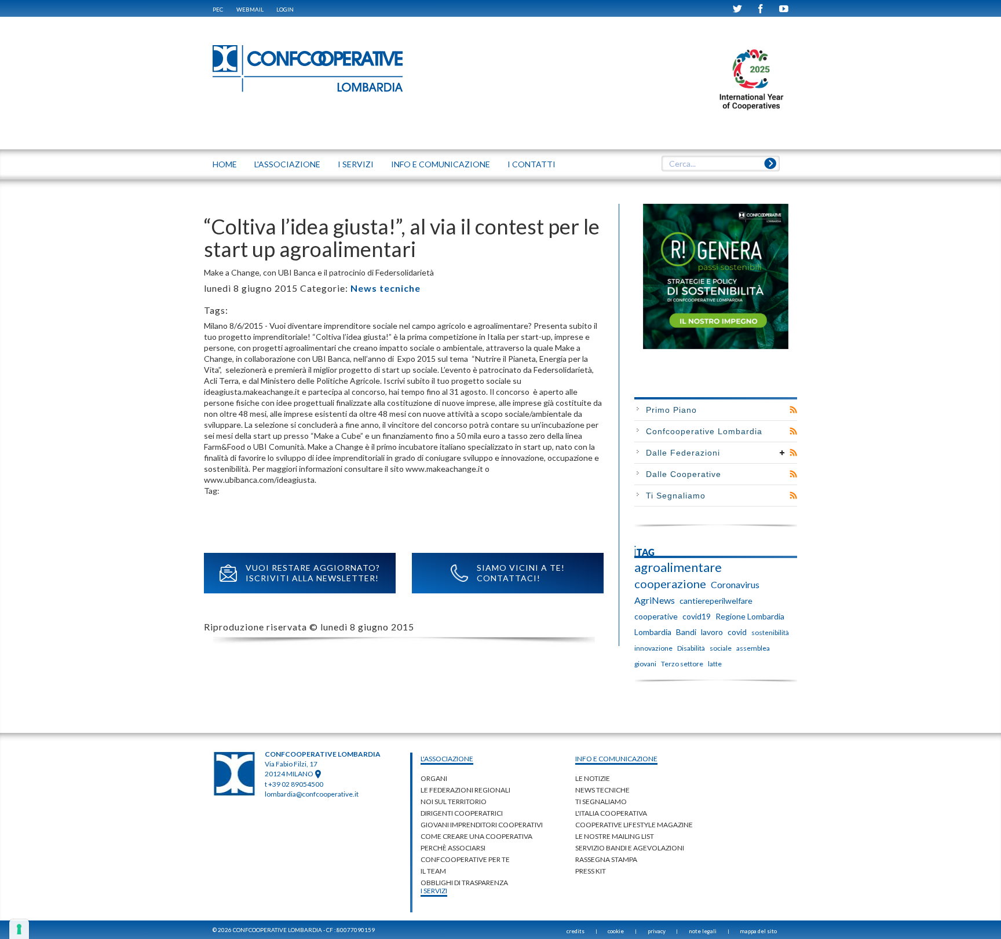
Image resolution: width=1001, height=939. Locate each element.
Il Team (433, 871)
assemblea (753, 648)
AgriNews (654, 600)
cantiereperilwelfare (715, 601)
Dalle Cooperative (683, 474)
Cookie (616, 930)
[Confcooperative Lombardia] (308, 68)
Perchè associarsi (453, 847)
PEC (218, 9)
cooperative (656, 616)
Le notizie (592, 778)
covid (737, 632)
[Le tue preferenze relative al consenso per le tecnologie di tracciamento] (19, 929)
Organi (434, 778)
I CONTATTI (531, 164)
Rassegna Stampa (606, 859)
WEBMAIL (250, 9)
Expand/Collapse (782, 452)
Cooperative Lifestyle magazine (634, 824)
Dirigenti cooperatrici (462, 813)
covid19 (696, 616)
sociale (721, 648)
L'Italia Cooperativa (611, 813)
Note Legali (703, 930)
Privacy (657, 930)
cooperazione (670, 583)
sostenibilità (770, 632)
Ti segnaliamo (601, 801)
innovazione (653, 648)
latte (715, 663)
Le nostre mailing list (614, 836)
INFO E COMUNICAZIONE (440, 164)
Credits (575, 930)
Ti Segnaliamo (676, 495)
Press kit (590, 871)
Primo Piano (671, 410)
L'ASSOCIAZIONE (287, 164)
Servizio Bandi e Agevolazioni (629, 847)
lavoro (712, 632)
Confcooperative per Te (465, 859)
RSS (793, 410)
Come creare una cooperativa (476, 836)
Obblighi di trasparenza (464, 882)
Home (225, 164)
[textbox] (720, 164)
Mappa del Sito (758, 930)
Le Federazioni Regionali (465, 790)
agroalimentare (678, 567)
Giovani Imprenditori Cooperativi (482, 824)
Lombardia (652, 632)
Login (285, 9)
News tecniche (385, 288)
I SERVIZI (356, 164)
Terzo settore (682, 663)
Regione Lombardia (749, 616)
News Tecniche (602, 790)
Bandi (686, 632)
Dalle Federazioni (683, 452)
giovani (645, 663)
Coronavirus (735, 584)
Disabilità (691, 648)
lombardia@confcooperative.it (312, 794)
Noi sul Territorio (454, 801)
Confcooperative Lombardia (704, 431)
